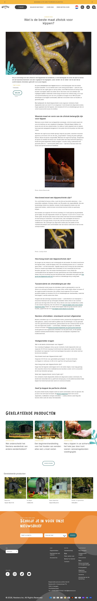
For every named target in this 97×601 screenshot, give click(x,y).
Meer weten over (69, 556)
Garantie (81, 574)
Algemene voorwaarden (83, 571)
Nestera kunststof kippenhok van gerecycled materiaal (64, 327)
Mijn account (82, 550)
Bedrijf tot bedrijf (69, 559)
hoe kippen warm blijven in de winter (63, 308)
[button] (82, 7)
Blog (65, 553)
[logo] (5, 7)
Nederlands (9, 551)
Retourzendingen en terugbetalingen (84, 563)
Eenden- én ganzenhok (78, 500)
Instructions (82, 557)
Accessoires (53, 557)
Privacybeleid (83, 567)
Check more (48, 463)
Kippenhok (7, 500)
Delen (17, 93)
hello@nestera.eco (70, 590)
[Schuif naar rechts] (92, 2)
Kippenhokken (54, 550)
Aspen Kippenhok (53, 500)
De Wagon (29, 500)
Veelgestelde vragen (82, 554)
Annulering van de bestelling (84, 578)
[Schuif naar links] (5, 2)
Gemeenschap (68, 550)
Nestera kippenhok (62, 393)
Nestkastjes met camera (55, 554)
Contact (66, 561)
